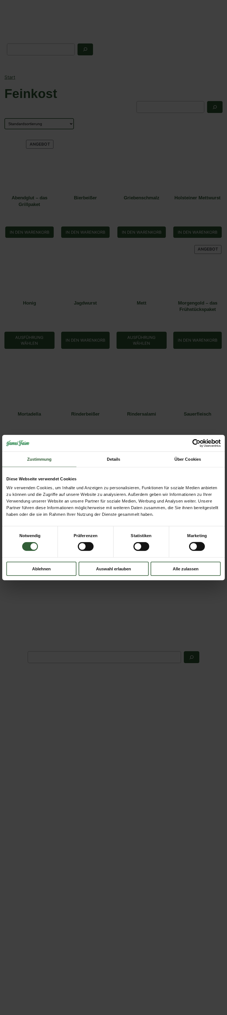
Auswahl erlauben (113, 568)
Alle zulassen (185, 568)
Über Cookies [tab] (187, 459)
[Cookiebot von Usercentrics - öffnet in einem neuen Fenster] (196, 443)
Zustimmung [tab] (39, 459)
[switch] (86, 546)
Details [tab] (113, 459)
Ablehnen (41, 568)
